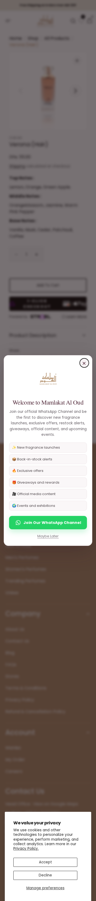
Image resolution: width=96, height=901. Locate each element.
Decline (45, 875)
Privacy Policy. (26, 848)
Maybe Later (48, 536)
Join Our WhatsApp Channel (52, 522)
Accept (45, 862)
